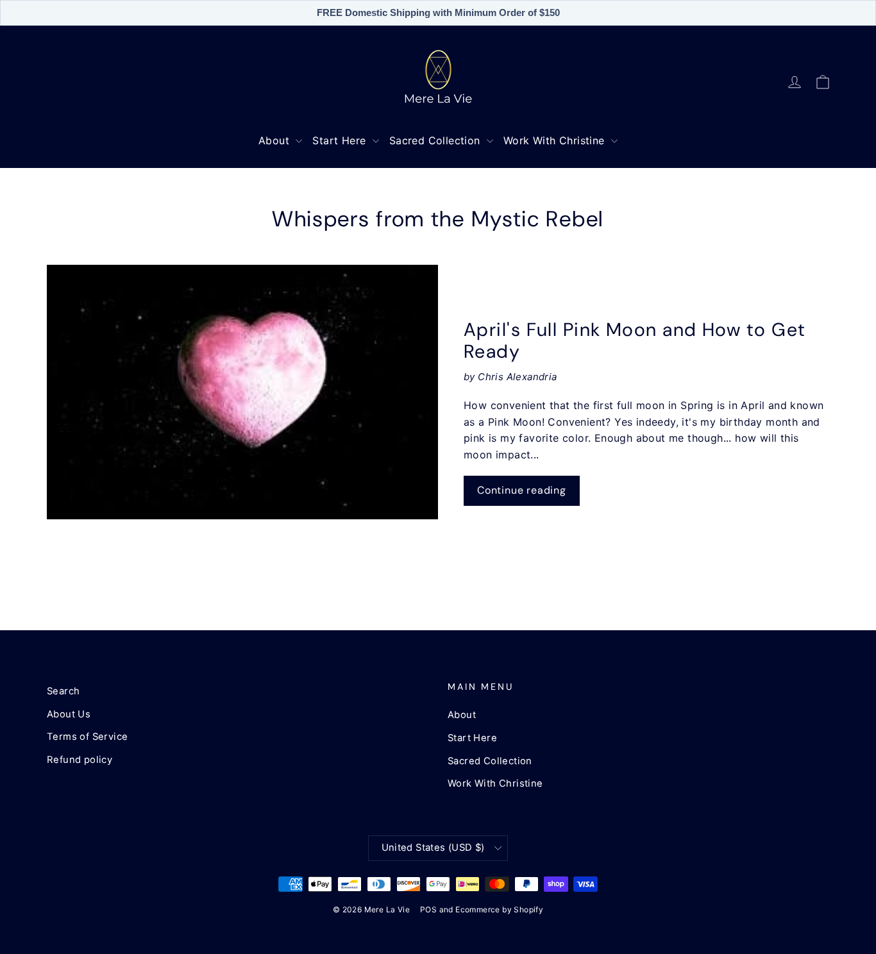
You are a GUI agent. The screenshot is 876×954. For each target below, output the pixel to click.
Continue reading (521, 490)
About (275, 140)
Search (63, 691)
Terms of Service (87, 736)
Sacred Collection (436, 140)
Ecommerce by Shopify (499, 909)
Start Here (340, 140)
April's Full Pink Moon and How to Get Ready (634, 340)
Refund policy (79, 760)
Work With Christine (555, 140)
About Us (68, 714)
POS (428, 909)
